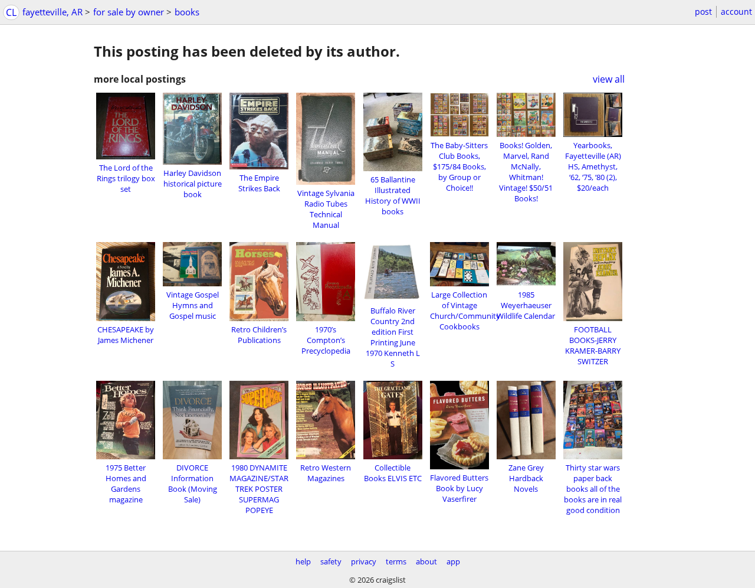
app (453, 561)
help (303, 561)
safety (331, 561)
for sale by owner (128, 12)
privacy (363, 561)
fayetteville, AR (52, 12)
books (187, 12)
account (736, 11)
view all (609, 79)
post (703, 11)
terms (396, 561)
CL (11, 12)
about (426, 561)
